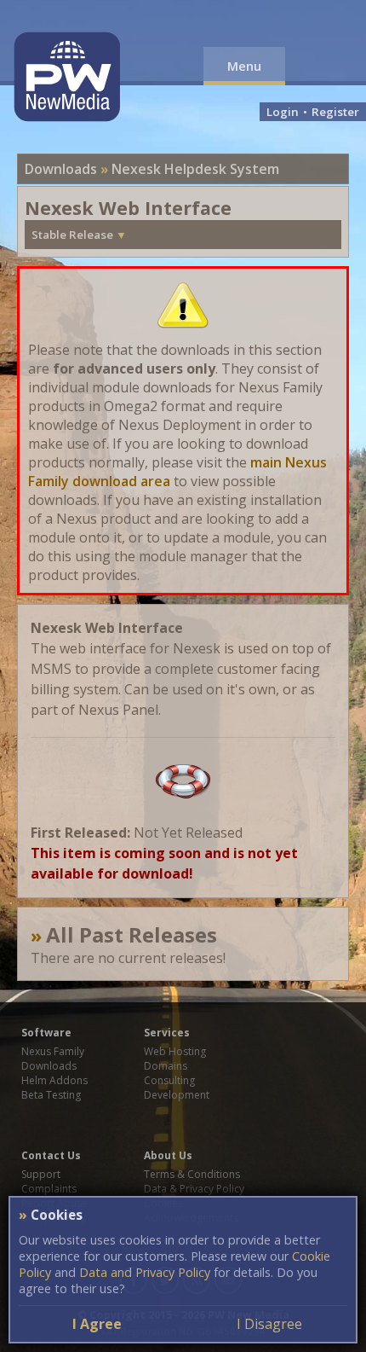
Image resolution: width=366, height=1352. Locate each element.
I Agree (97, 1323)
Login (282, 111)
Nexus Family (52, 1051)
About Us (168, 1155)
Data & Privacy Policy (194, 1188)
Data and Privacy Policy (144, 1272)
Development (176, 1095)
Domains (165, 1066)
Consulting (169, 1080)
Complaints (49, 1188)
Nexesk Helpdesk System (195, 169)
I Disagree (269, 1323)
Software (46, 1032)
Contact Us (51, 1155)
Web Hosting (175, 1051)
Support (40, 1174)
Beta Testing (51, 1095)
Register (335, 111)
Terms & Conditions (192, 1174)
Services (167, 1032)
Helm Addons (54, 1080)
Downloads (61, 169)
